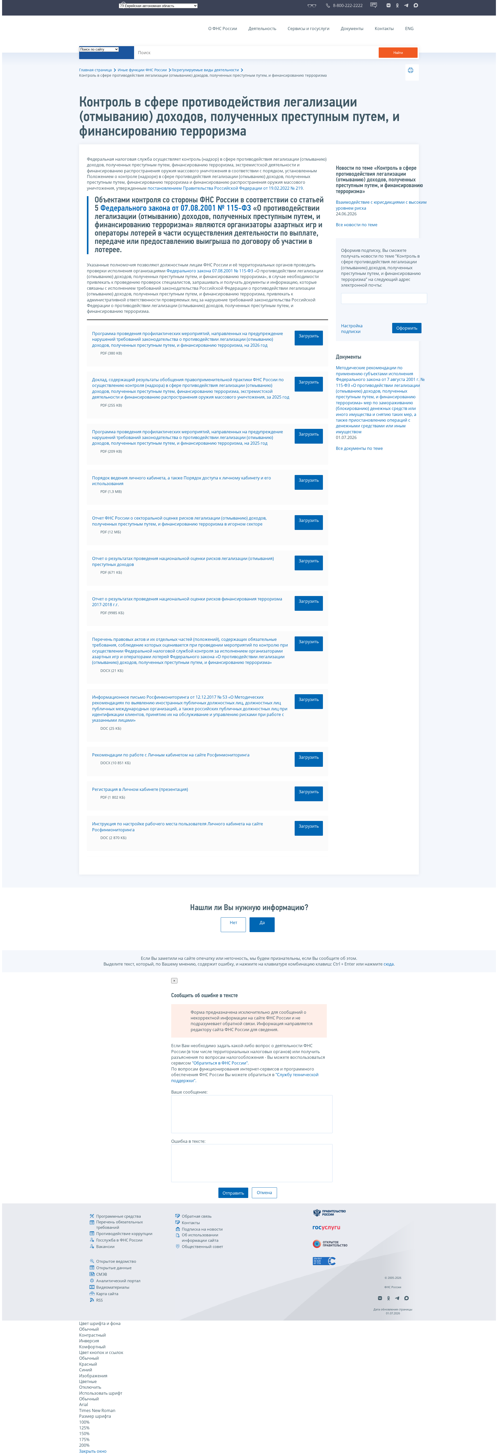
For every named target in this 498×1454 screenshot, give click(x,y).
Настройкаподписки (352, 328)
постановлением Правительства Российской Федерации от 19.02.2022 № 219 (225, 188)
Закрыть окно (93, 1451)
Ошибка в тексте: (188, 1141)
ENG (409, 28)
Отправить (233, 1193)
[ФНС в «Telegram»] (406, 5)
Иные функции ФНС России (142, 69)
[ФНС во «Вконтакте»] (388, 5)
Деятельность (262, 28)
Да (262, 922)
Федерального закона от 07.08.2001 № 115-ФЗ (175, 208)
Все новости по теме (356, 225)
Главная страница (95, 69)
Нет (233, 922)
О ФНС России (222, 28)
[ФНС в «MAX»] (415, 5)
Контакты (384, 28)
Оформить (406, 328)
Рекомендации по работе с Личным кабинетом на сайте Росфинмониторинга (171, 755)
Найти (398, 53)
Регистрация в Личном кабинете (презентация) (140, 789)
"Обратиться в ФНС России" (220, 1063)
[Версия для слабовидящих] (313, 5)
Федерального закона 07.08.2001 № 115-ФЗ (210, 271)
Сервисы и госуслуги (308, 28)
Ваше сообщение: (189, 1092)
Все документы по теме (359, 448)
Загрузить (309, 336)
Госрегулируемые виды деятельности (205, 69)
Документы (352, 28)
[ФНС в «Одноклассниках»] (397, 5)
